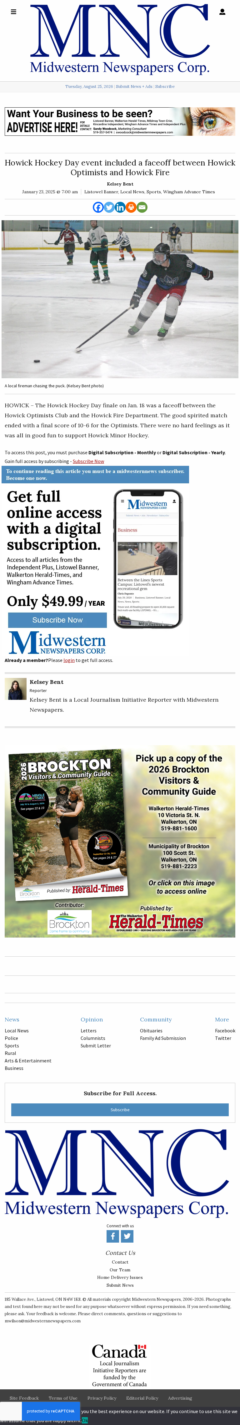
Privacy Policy (102, 1398)
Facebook (225, 1030)
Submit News (120, 1285)
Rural (10, 1053)
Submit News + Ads (134, 87)
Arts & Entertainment (28, 1060)
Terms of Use (63, 1398)
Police (11, 1038)
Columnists (93, 1038)
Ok (85, 1420)
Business (14, 1068)
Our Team (120, 1270)
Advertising (180, 1398)
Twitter (223, 1038)
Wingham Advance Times (189, 192)
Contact (120, 1262)
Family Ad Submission (163, 1038)
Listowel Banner (101, 192)
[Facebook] (98, 207)
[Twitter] (109, 207)
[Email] (142, 207)
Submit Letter (96, 1045)
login (69, 660)
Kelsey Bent (120, 184)
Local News (132, 192)
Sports (154, 192)
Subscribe (165, 87)
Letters (89, 1030)
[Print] (131, 207)
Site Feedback (24, 1398)
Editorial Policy (142, 1398)
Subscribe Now (88, 461)
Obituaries (151, 1030)
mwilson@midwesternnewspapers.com (43, 1321)
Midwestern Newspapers (156, 1299)
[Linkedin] (120, 207)
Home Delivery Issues (120, 1277)
